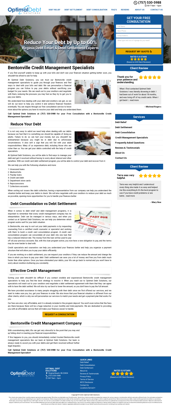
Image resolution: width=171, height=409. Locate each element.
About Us (139, 10)
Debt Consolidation (97, 10)
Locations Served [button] (87, 388)
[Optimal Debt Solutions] (22, 373)
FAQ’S (114, 10)
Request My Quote (138, 51)
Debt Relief (54, 10)
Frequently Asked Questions (129, 142)
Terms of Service (87, 379)
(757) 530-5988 (149, 2)
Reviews (125, 10)
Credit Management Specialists (131, 137)
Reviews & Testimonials (127, 147)
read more (134, 100)
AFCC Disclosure (86, 382)
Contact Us (156, 10)
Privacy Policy (85, 377)
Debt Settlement (73, 10)
